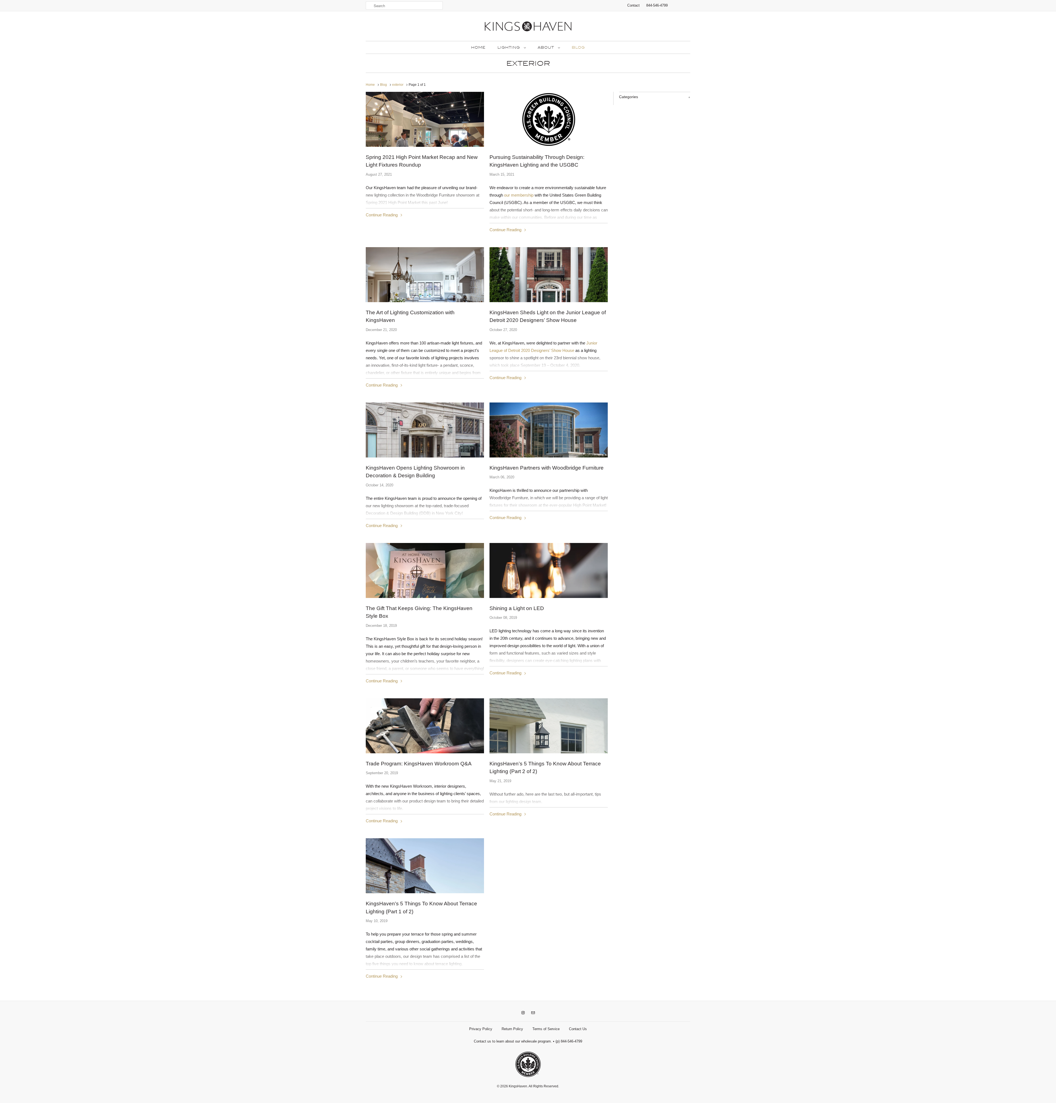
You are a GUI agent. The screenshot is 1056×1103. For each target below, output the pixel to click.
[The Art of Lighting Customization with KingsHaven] (425, 286)
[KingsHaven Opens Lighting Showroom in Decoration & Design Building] (425, 440)
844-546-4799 (657, 5)
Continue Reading (382, 215)
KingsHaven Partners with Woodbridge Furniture (547, 468)
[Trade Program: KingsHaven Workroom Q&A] (425, 742)
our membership (519, 195)
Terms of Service (546, 1029)
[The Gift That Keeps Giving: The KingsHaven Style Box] (425, 587)
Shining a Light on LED (517, 608)
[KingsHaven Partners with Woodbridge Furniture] (549, 435)
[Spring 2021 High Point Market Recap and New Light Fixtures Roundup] (425, 136)
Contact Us (578, 1029)
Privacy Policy (480, 1029)
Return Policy (512, 1029)
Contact (633, 5)
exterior (528, 63)
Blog (578, 47)
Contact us (482, 1041)
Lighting (509, 47)
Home (478, 47)
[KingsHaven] (528, 27)
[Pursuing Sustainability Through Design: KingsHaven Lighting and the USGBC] (549, 119)
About (546, 47)
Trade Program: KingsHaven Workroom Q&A (419, 763)
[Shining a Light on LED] (549, 582)
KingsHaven (518, 1086)
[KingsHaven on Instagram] (523, 1012)
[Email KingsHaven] (533, 1012)
